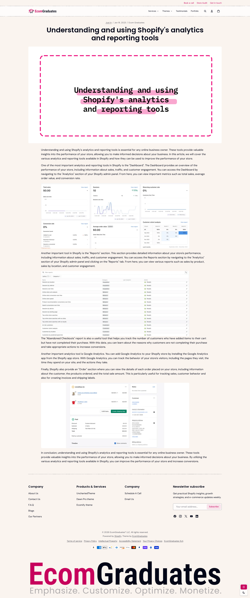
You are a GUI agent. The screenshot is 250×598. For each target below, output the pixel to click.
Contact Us (34, 499)
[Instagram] (180, 516)
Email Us (129, 499)
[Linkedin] (197, 516)
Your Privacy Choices (152, 541)
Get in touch (216, 3)
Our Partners (35, 516)
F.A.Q (31, 504)
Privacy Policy (90, 541)
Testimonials (181, 11)
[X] (186, 516)
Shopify (117, 536)
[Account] (212, 11)
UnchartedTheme (86, 493)
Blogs (31, 510)
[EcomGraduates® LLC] (42, 11)
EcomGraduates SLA (173, 541)
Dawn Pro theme (85, 499)
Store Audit (202, 3)
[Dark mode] (244, 592)
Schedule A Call (133, 493)
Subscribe (214, 506)
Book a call (189, 3)
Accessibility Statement (130, 541)
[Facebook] (175, 516)
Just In (109, 22)
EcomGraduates (139, 536)
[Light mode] (244, 587)
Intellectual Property (108, 541)
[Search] (205, 11)
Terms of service (74, 541)
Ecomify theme (84, 504)
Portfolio (194, 11)
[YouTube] (191, 516)
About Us (33, 493)
